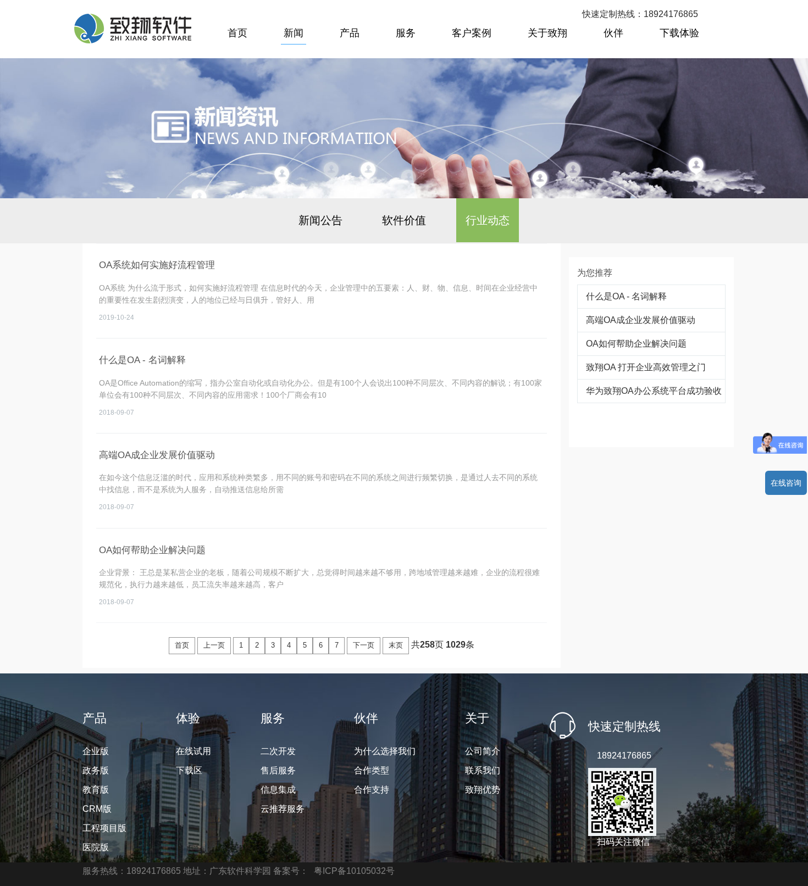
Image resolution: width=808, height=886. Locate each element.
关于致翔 (547, 32)
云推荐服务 (283, 808)
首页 (237, 32)
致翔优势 (482, 789)
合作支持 (371, 789)
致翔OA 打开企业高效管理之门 (646, 367)
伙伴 (613, 32)
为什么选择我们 (385, 751)
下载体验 (679, 32)
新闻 (293, 32)
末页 (396, 645)
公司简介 (482, 751)
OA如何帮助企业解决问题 (636, 343)
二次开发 (278, 751)
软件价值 (404, 220)
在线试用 (193, 751)
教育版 (95, 789)
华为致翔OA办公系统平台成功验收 (654, 390)
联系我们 (482, 770)
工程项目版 (104, 828)
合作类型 (371, 770)
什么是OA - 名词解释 (626, 296)
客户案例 (471, 32)
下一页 (363, 645)
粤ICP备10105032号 (354, 871)
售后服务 (278, 770)
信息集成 (278, 789)
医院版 (95, 847)
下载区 (189, 770)
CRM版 (97, 808)
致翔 (132, 28)
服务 (406, 32)
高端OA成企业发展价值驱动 (640, 320)
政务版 (95, 770)
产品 (349, 32)
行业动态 (488, 220)
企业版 (95, 751)
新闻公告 (320, 220)
